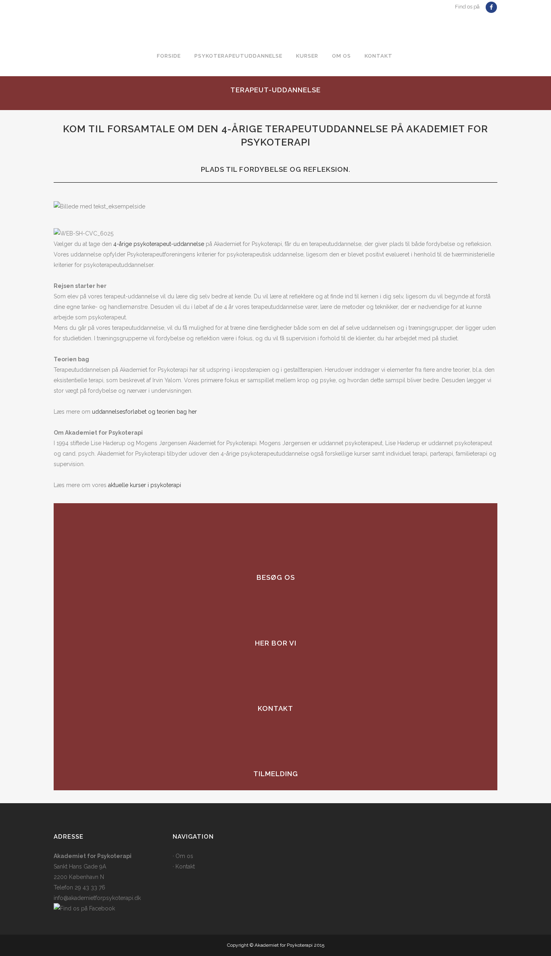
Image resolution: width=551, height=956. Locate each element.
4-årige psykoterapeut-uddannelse (158, 244)
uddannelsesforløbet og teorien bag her (144, 411)
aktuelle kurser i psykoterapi (144, 485)
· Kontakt (184, 866)
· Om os (183, 856)
